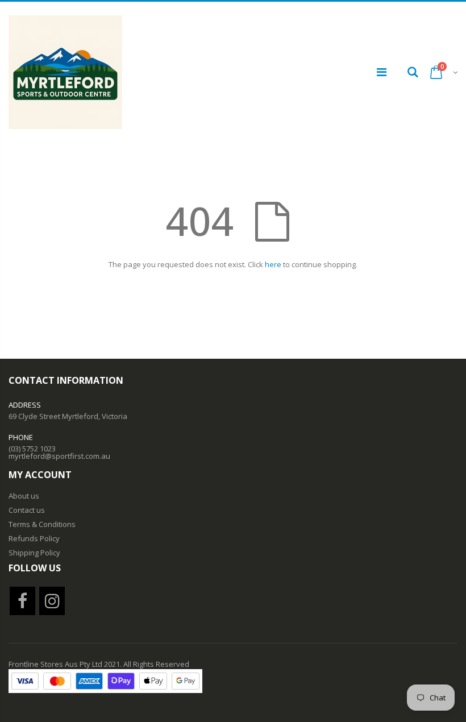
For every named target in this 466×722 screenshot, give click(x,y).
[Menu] (382, 72)
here (273, 264)
